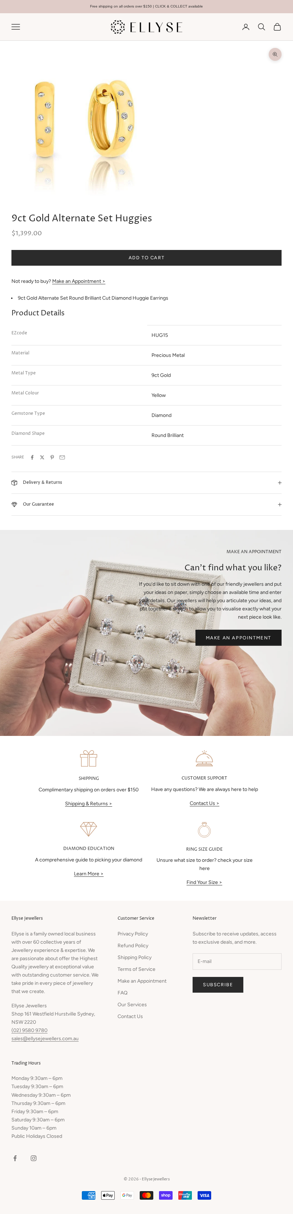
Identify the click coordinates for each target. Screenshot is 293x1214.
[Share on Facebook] (32, 457)
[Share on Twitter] (42, 457)
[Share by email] (62, 457)
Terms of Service (136, 969)
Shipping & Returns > (88, 804)
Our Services (132, 1005)
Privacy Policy (133, 934)
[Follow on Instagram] (33, 1158)
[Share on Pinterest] (52, 457)
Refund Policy (133, 946)
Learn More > (89, 874)
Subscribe (218, 984)
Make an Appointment (238, 637)
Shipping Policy (135, 957)
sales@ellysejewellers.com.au (45, 1039)
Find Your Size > (204, 882)
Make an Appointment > (78, 281)
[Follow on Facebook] (15, 1158)
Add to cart (147, 257)
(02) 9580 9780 (29, 1030)
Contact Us (130, 1016)
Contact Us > (204, 803)
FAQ (123, 993)
